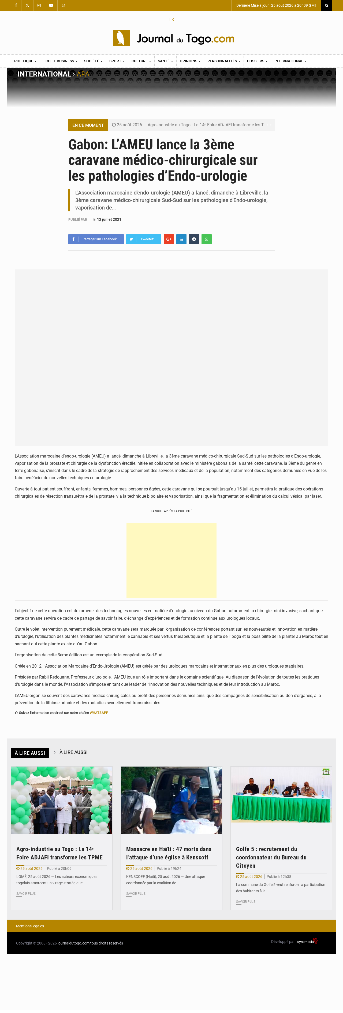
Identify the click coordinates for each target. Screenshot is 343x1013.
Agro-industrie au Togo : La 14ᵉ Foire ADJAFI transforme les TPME (210, 124)
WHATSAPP (99, 713)
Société (92, 61)
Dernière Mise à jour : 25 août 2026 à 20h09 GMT (276, 5)
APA (83, 74)
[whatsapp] (207, 239)
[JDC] (173, 38)
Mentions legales (30, 926)
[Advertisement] (171, 560)
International (289, 61)
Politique (24, 61)
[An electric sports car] (61, 800)
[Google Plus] (169, 239)
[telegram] (194, 239)
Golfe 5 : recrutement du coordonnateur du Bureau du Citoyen (271, 857)
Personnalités (222, 61)
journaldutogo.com (74, 943)
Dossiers (256, 61)
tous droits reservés (106, 943)
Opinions (189, 61)
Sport (115, 61)
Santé (164, 61)
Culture (140, 61)
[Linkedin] (181, 239)
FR (171, 19)
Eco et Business (59, 61)
